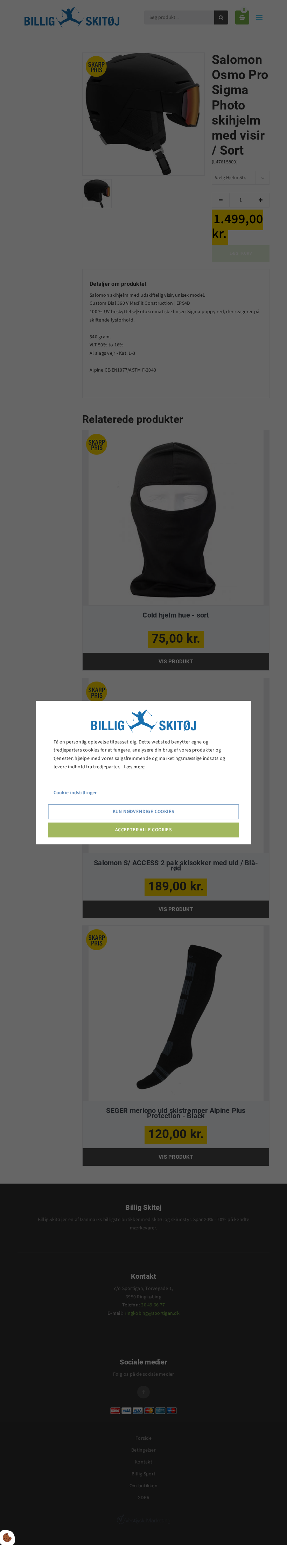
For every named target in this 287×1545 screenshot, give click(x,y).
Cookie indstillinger (75, 792)
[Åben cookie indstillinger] (7, 1537)
